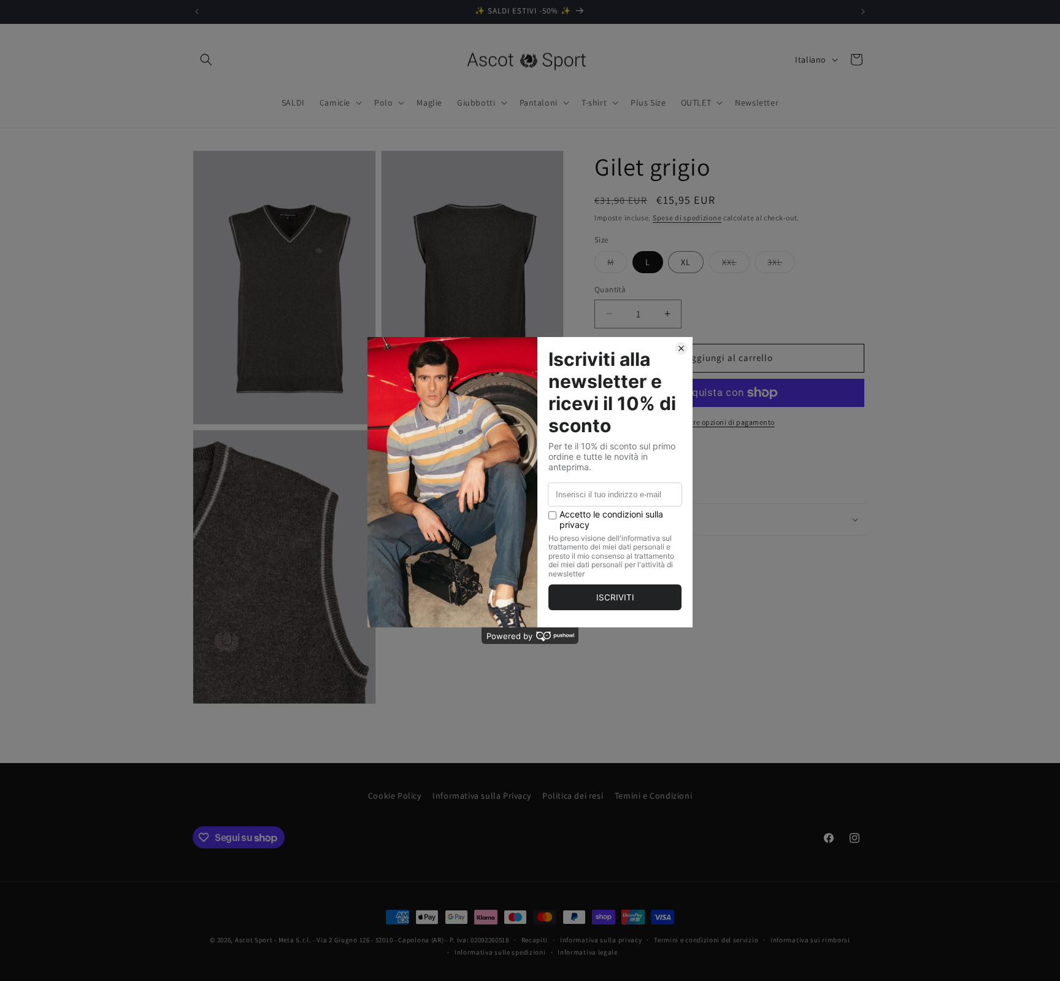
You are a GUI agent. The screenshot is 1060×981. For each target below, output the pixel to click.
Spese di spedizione (687, 217)
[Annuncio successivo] (863, 11)
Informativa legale (588, 952)
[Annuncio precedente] (196, 11)
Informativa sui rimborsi (810, 940)
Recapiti (534, 940)
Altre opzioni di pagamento (730, 422)
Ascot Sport (254, 940)
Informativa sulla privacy (601, 940)
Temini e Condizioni (653, 795)
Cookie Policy (394, 795)
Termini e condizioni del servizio (706, 940)
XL (686, 262)
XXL (736, 264)
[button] (206, 59)
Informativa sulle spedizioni (500, 952)
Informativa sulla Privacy (481, 795)
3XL (781, 264)
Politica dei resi (572, 795)
